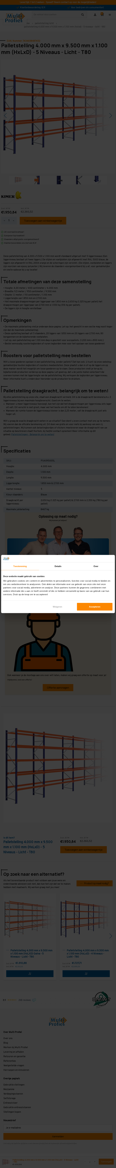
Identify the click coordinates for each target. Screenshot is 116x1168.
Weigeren (57, 606)
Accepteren (94, 606)
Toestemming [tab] (20, 566)
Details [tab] (58, 566)
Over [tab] (96, 566)
